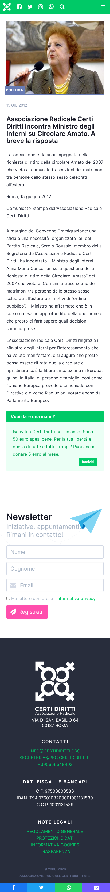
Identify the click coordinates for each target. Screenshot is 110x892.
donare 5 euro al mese (35, 454)
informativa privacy (76, 598)
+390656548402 (55, 764)
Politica (14, 90)
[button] (103, 7)
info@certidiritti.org (55, 751)
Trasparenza (55, 851)
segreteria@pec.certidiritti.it (55, 757)
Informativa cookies (55, 844)
